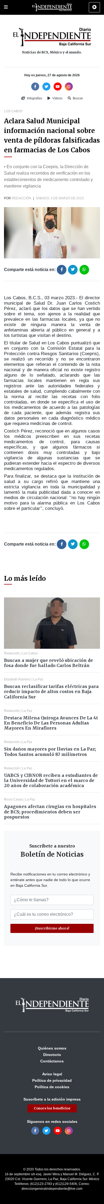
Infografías (34, 98)
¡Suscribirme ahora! (52, 928)
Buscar (77, 98)
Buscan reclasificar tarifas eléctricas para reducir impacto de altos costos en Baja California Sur (51, 691)
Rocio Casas (13, 799)
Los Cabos (13, 111)
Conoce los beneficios (52, 1108)
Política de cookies (52, 1087)
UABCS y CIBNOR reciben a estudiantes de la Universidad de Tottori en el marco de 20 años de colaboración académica (51, 780)
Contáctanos (52, 1061)
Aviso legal (52, 1074)
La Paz (38, 679)
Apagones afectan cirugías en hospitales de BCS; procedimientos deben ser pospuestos (50, 811)
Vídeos (56, 98)
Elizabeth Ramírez (17, 679)
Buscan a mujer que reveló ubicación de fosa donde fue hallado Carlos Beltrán (48, 663)
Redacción (21, 198)
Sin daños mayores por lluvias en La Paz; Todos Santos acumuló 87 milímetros (50, 751)
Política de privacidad (52, 1080)
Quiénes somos (52, 1048)
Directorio (52, 1054)
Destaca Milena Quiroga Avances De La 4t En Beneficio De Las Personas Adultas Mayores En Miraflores (51, 723)
